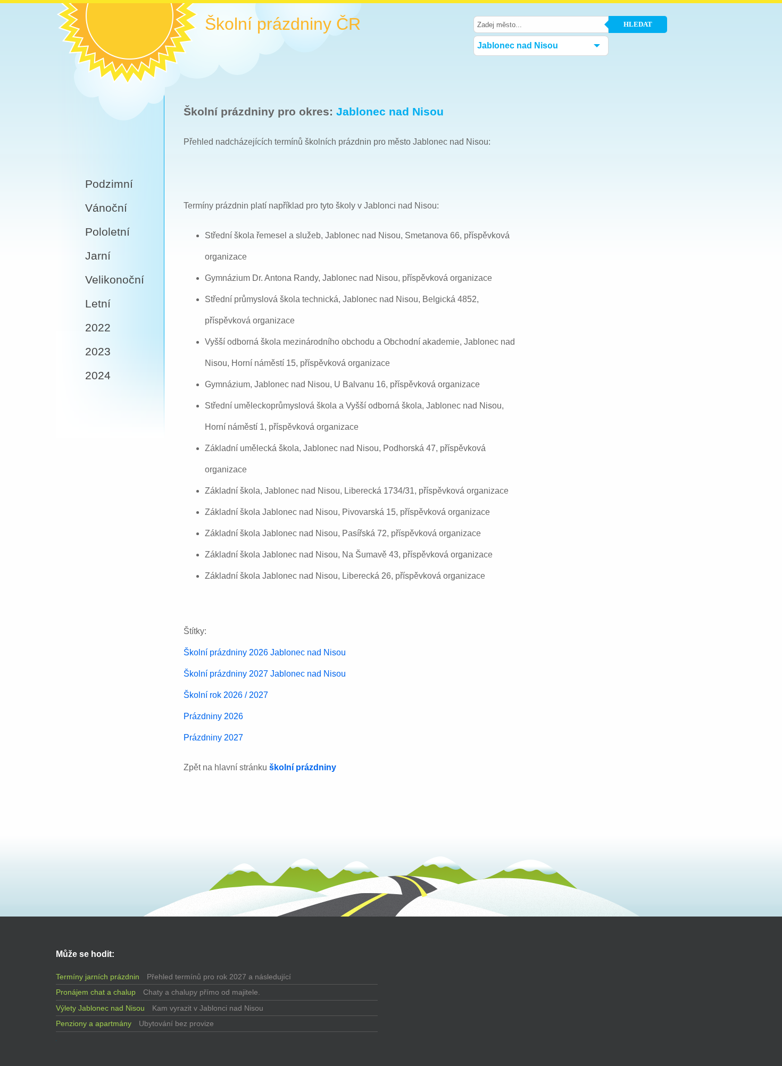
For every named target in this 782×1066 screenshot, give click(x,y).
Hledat (637, 24)
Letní (98, 303)
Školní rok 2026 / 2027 (226, 694)
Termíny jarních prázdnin (97, 976)
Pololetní (107, 232)
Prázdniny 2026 (213, 716)
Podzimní (109, 184)
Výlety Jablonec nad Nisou (100, 1008)
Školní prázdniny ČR (283, 24)
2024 (98, 375)
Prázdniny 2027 (213, 737)
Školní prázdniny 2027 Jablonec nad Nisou (265, 673)
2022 (98, 327)
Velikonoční (114, 279)
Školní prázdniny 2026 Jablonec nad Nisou (265, 652)
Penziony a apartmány (93, 1023)
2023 (98, 351)
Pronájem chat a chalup (96, 992)
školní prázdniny (302, 767)
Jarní (98, 255)
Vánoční (106, 208)
